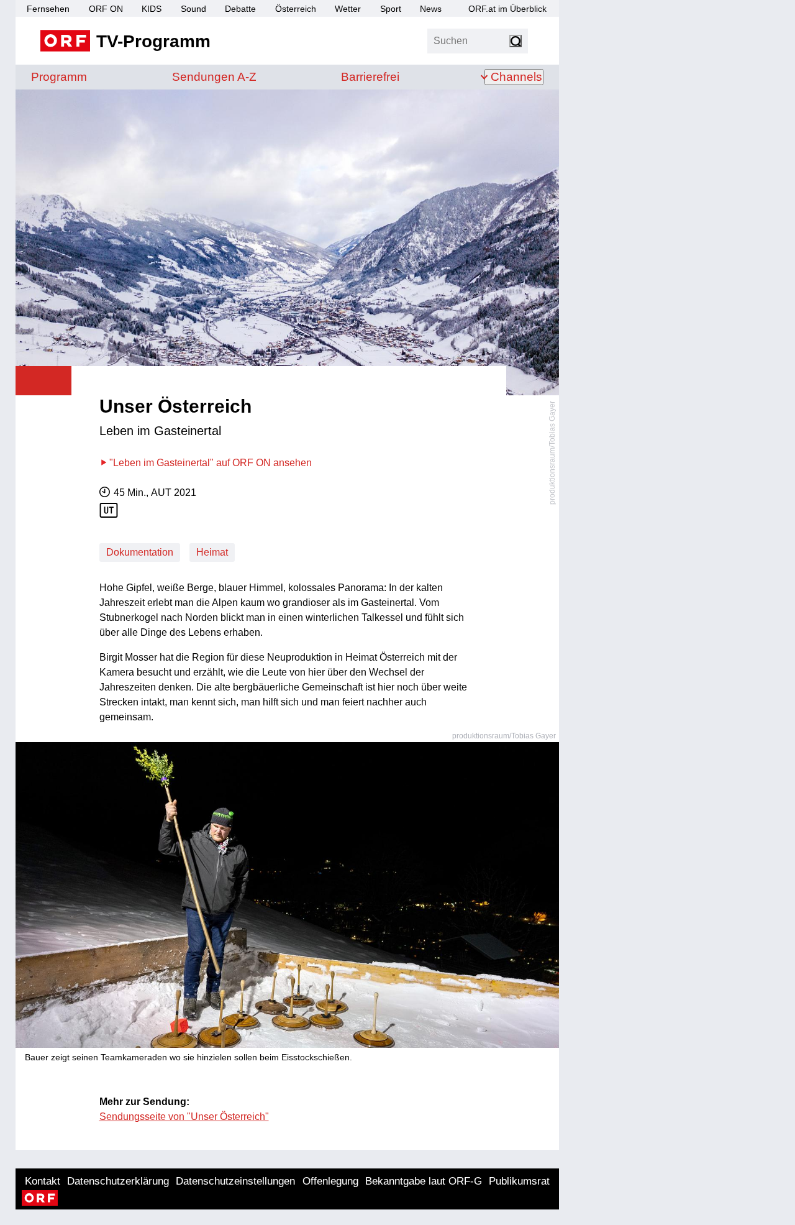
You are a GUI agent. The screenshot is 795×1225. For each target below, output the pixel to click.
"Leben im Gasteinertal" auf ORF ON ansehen (210, 462)
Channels (516, 76)
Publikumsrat (519, 1181)
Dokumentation (139, 552)
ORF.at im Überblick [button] (507, 9)
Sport (390, 9)
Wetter (348, 9)
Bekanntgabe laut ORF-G (423, 1181)
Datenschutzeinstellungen (235, 1181)
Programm (59, 76)
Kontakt (42, 1181)
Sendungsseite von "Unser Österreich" (184, 1116)
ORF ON (106, 9)
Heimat (212, 552)
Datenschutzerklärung (118, 1181)
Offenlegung (330, 1181)
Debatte (240, 9)
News (431, 9)
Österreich (295, 9)
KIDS (151, 9)
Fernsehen (48, 9)
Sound (193, 9)
